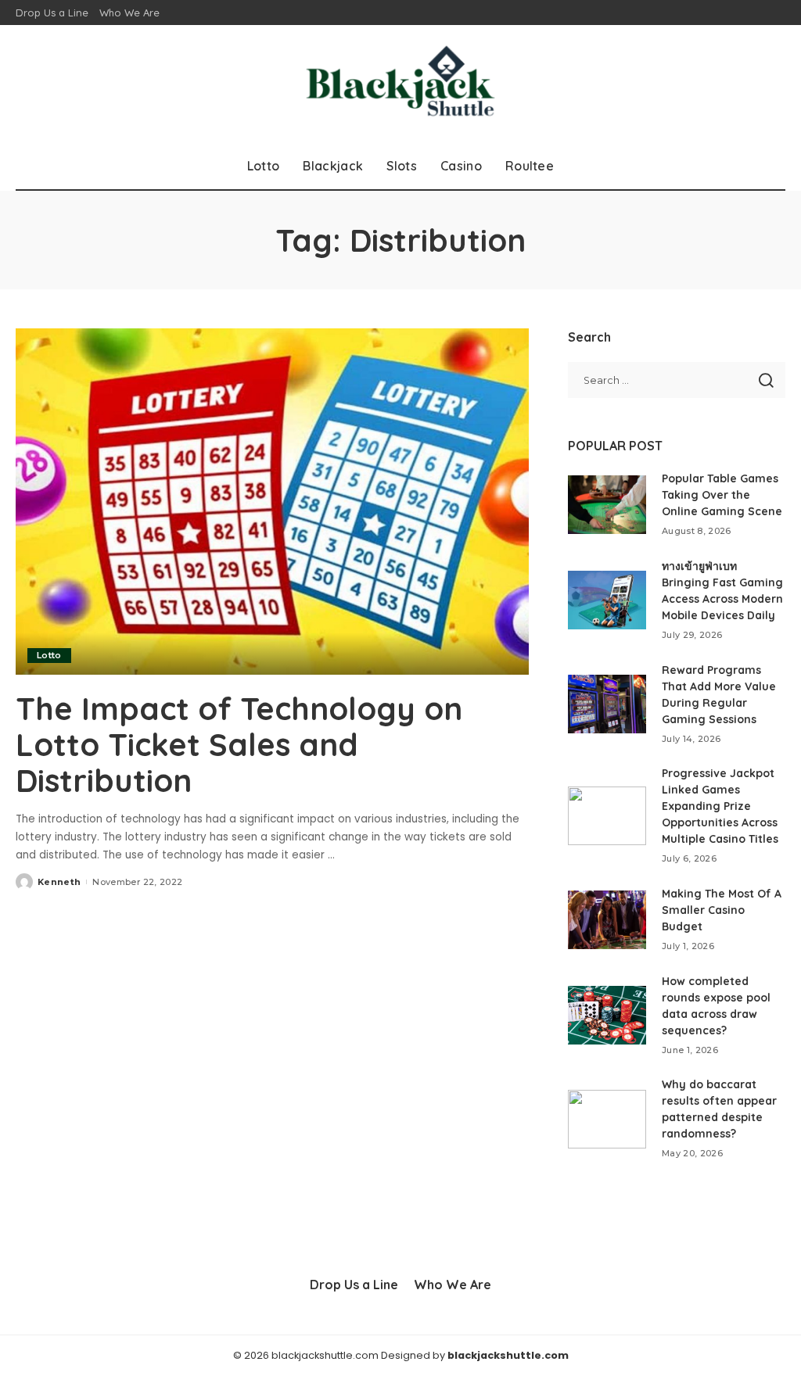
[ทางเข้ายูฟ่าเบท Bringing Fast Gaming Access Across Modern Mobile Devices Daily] (607, 600)
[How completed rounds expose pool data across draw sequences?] (607, 1015)
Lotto (49, 655)
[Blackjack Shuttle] (401, 84)
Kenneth (59, 881)
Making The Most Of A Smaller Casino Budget (721, 910)
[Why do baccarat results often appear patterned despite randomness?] (607, 1119)
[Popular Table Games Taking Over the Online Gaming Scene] (607, 504)
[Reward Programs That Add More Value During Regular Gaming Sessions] (607, 704)
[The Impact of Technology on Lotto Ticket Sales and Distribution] (272, 501)
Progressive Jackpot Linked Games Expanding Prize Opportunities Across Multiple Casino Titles (720, 806)
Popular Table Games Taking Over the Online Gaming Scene (722, 494)
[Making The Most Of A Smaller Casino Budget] (607, 919)
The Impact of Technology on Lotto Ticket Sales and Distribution (239, 744)
